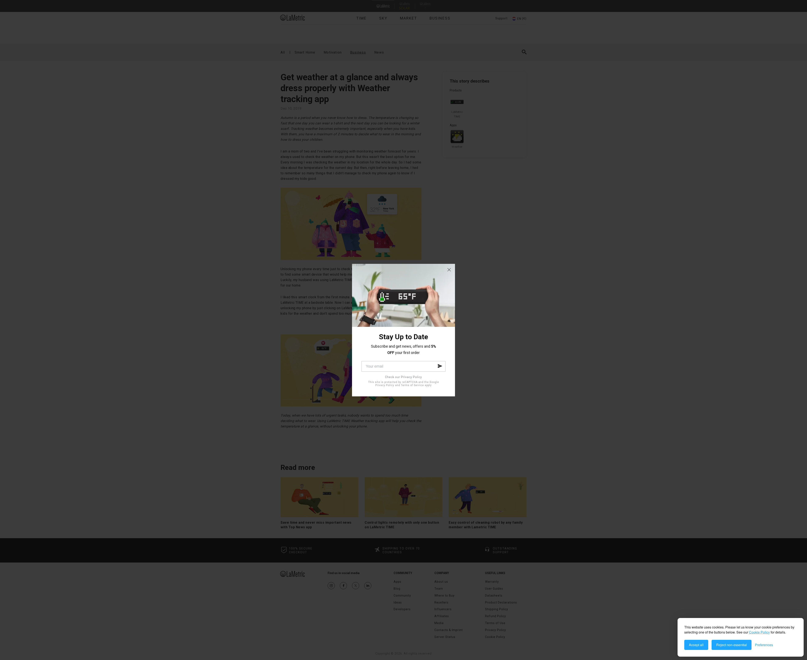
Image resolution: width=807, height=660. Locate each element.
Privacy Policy (384, 385)
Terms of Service (412, 385)
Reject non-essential (731, 644)
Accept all (696, 644)
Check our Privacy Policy (403, 377)
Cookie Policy (759, 632)
